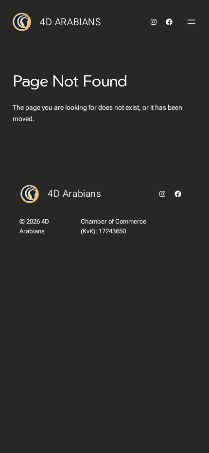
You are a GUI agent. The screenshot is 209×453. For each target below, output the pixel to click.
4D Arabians (70, 22)
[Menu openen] (191, 22)
